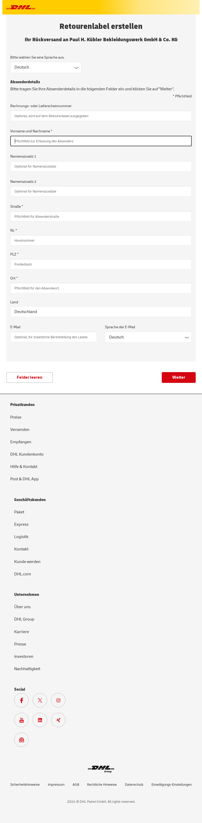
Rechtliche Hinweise (102, 785)
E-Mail (15, 327)
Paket (19, 512)
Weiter (178, 377)
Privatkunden (22, 404)
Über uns (22, 607)
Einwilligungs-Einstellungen (172, 785)
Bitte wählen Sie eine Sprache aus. (37, 57)
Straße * (16, 206)
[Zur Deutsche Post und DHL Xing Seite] (60, 721)
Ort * (14, 278)
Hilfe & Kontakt (23, 466)
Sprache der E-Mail (120, 327)
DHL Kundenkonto (27, 454)
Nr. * (13, 230)
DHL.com (22, 574)
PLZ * (14, 254)
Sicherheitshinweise (25, 785)
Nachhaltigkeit (27, 668)
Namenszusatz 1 (23, 156)
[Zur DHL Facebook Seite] (23, 701)
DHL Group (24, 619)
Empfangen (20, 442)
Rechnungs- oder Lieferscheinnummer (41, 106)
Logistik (21, 536)
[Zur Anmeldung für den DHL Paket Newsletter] (23, 741)
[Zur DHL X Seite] (42, 701)
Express (21, 524)
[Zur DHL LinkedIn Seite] (42, 721)
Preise (15, 417)
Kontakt (21, 549)
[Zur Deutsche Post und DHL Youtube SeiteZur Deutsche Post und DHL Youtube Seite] (23, 721)
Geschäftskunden (30, 499)
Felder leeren (29, 377)
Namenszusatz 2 (23, 181)
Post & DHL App (24, 479)
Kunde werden (27, 561)
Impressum (56, 785)
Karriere (21, 631)
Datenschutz (134, 785)
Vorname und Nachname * (31, 131)
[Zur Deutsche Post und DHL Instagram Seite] (60, 701)
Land (14, 302)
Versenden (19, 429)
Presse (20, 644)
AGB (76, 785)
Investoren (23, 656)
